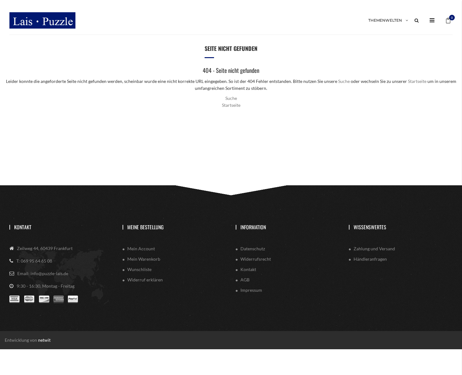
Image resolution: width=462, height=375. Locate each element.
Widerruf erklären (145, 279)
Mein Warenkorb (143, 259)
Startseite (417, 81)
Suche (344, 81)
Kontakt (22, 227)
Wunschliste (139, 269)
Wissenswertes (370, 227)
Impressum (251, 290)
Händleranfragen (370, 259)
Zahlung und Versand (374, 248)
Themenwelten (385, 20)
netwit (44, 340)
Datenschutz (252, 248)
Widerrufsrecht (255, 259)
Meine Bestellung (145, 227)
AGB (245, 279)
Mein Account (141, 248)
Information (253, 227)
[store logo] (42, 20)
